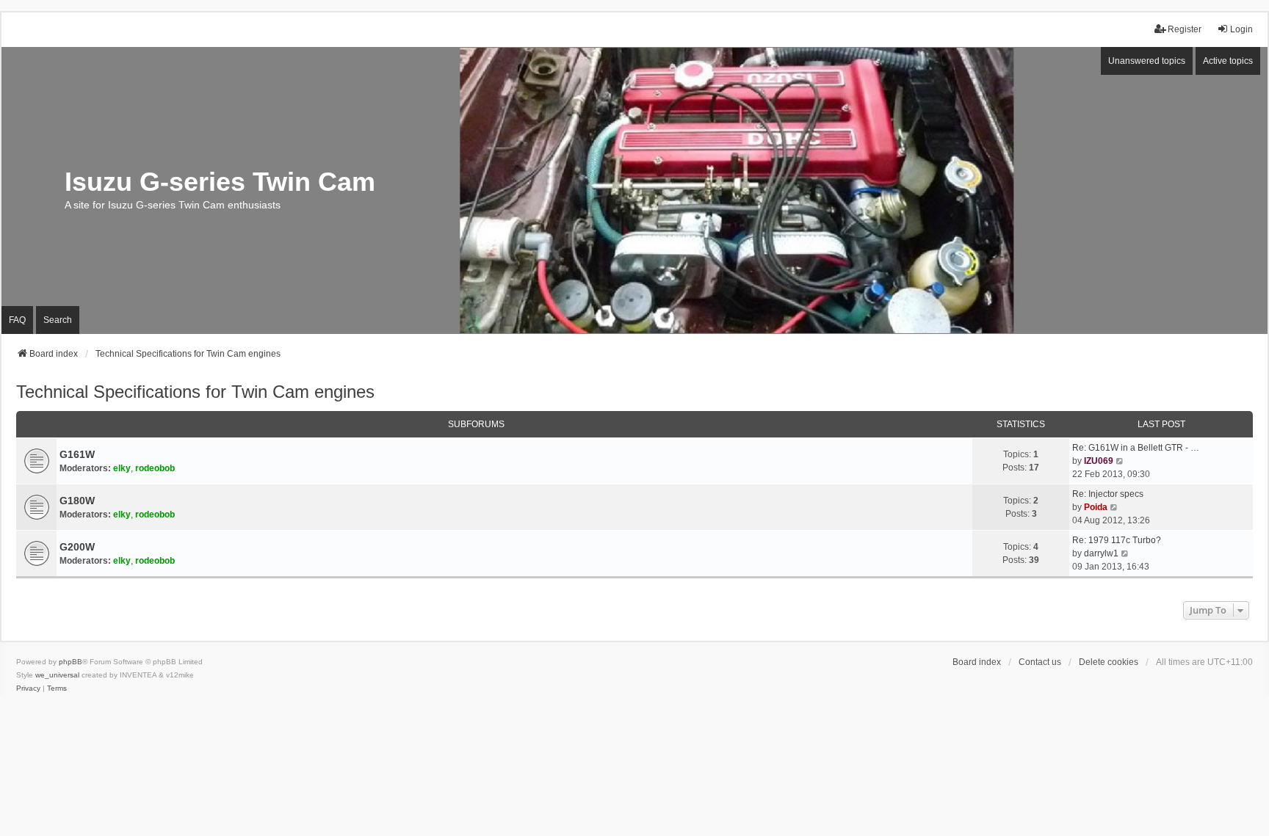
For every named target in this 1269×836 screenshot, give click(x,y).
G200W (77, 547)
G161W (77, 454)
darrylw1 (1101, 553)
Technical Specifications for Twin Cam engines (195, 391)
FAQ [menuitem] (17, 320)
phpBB (70, 662)
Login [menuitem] (1241, 29)
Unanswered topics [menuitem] (1146, 61)
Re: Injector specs (1107, 494)
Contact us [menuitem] (1040, 662)
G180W (77, 500)
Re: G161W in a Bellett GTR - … (1135, 448)
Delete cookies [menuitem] (1108, 662)
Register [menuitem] (1184, 29)
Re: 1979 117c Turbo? (1116, 540)
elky (122, 468)
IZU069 (1098, 461)
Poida (1095, 507)
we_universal (57, 675)
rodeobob (155, 468)
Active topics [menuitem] (1228, 61)
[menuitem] (28, 688)
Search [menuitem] (57, 320)
